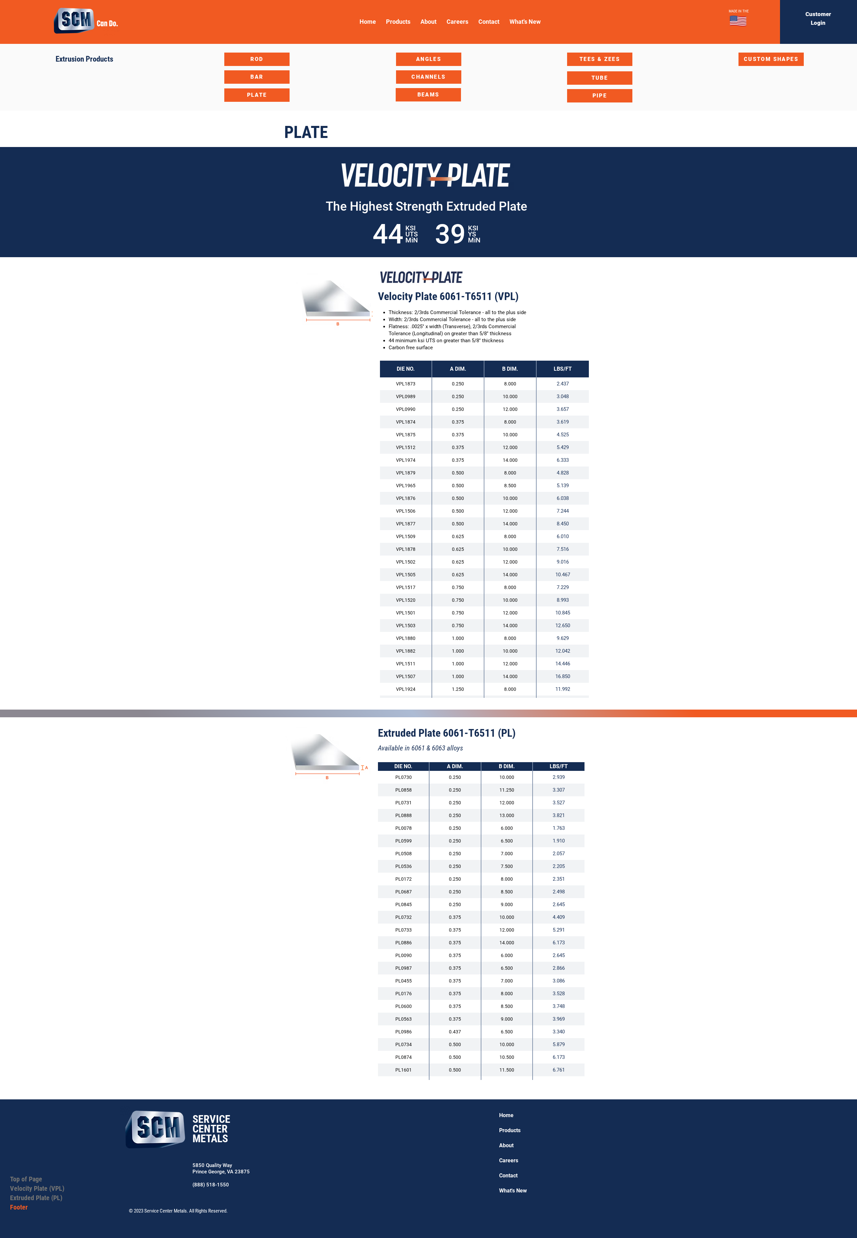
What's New (513, 1190)
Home (506, 1115)
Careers (508, 1160)
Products (510, 1130)
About (506, 1145)
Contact (508, 1175)
